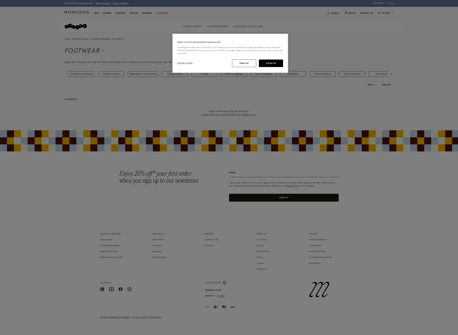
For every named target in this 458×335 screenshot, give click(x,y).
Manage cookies (185, 63)
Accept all (271, 63)
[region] (230, 53)
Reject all (244, 63)
